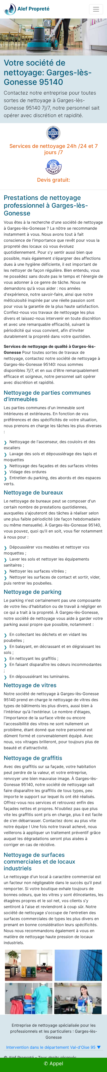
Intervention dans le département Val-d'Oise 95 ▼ (53, 1047)
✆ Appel (53, 1063)
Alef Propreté (33, 9)
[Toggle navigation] (96, 9)
